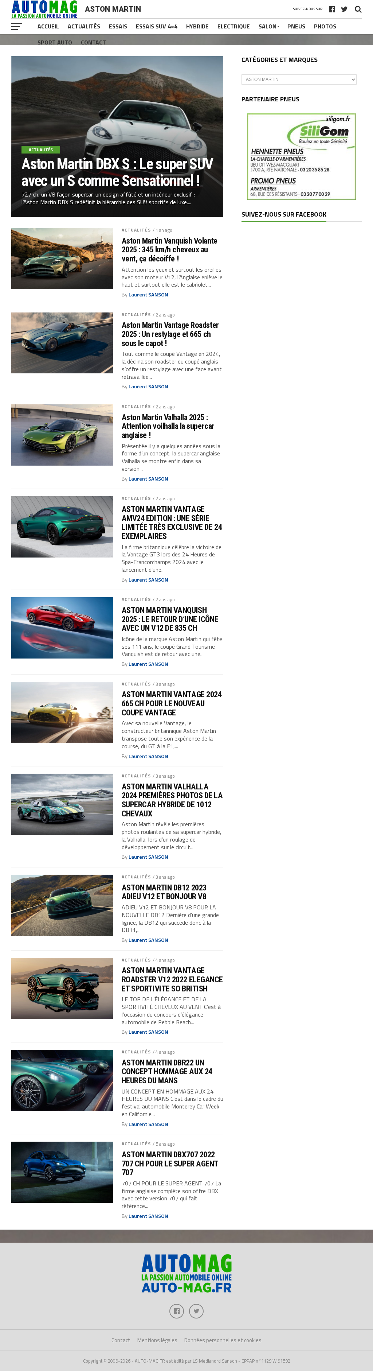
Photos (325, 26)
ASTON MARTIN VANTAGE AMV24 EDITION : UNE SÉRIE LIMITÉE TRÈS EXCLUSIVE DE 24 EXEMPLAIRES (172, 523)
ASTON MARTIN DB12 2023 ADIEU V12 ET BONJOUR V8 (164, 892)
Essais (118, 26)
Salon (267, 26)
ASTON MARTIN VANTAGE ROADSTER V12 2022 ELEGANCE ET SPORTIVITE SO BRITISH (172, 979)
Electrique (233, 26)
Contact (93, 42)
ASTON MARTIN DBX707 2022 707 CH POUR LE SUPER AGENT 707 (170, 1163)
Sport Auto (55, 42)
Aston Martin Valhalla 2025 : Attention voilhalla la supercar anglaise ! (168, 426)
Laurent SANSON (148, 295)
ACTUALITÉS (136, 229)
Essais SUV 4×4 (156, 26)
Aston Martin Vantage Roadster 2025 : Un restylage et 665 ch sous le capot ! (170, 334)
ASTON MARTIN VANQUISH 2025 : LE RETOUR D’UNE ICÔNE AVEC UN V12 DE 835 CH (170, 619)
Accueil (48, 26)
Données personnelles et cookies (223, 1340)
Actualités (84, 26)
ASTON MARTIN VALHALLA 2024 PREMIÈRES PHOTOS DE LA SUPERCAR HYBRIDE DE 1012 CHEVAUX (172, 800)
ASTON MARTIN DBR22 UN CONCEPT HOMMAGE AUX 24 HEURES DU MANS (167, 1071)
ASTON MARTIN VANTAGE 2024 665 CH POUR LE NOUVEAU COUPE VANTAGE (172, 703)
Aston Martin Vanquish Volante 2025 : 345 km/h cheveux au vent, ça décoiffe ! (169, 249)
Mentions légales (157, 1340)
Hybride (197, 26)
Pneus (296, 26)
